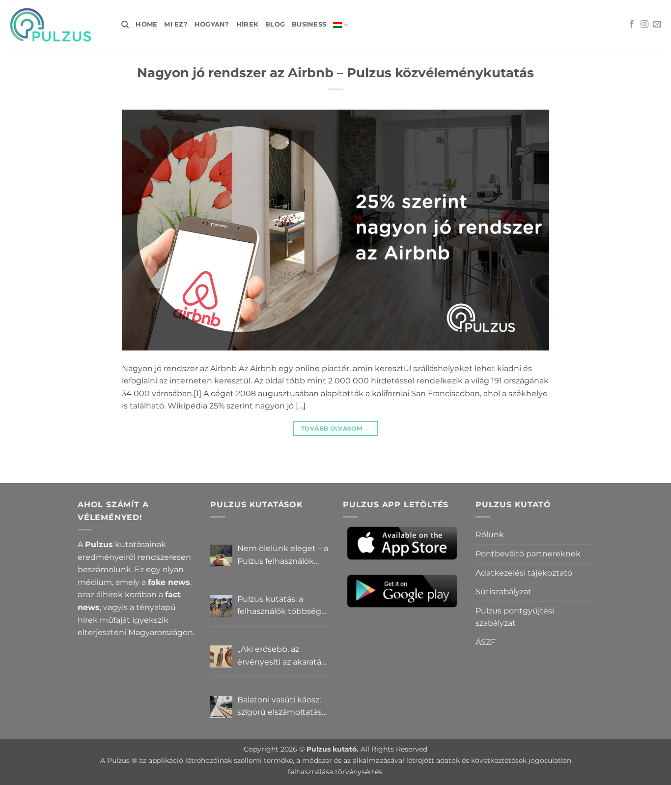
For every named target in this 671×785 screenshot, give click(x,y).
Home (146, 24)
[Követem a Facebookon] (632, 24)
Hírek (247, 24)
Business (309, 24)
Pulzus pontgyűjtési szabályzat (514, 617)
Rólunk (489, 534)
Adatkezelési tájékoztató (523, 573)
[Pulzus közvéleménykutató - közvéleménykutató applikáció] (57, 25)
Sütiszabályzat (503, 591)
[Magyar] (340, 24)
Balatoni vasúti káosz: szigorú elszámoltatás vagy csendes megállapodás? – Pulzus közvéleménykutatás (279, 707)
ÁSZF (485, 642)
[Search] (125, 24)
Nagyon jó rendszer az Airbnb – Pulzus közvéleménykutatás (335, 72)
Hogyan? (212, 24)
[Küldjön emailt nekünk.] (657, 24)
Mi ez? (176, 24)
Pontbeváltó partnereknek (528, 553)
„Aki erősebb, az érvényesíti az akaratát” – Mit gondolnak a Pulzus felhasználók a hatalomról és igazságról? (282, 656)
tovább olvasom (335, 428)
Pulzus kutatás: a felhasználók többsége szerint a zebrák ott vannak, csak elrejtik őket (281, 606)
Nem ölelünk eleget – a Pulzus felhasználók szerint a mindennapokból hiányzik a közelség (282, 555)
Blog (275, 24)
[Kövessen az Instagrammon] (644, 24)
